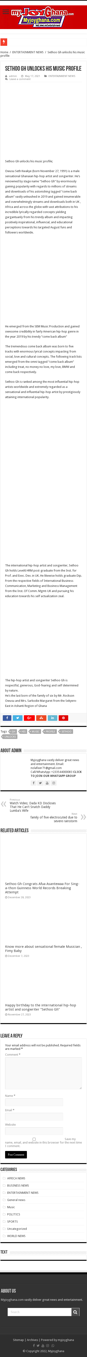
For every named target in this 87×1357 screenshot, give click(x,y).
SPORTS (12, 1221)
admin (13, 76)
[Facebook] (33, 1345)
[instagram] (47, 1345)
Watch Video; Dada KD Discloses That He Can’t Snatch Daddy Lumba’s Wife (33, 805)
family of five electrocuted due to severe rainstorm (53, 817)
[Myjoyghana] (43, 16)
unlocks (10, 736)
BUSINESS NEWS (18, 1185)
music (35, 731)
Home (4, 52)
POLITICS (13, 1214)
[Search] (75, 1312)
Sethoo (66, 731)
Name (10, 1096)
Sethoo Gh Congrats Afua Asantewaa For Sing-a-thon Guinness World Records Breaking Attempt (42, 888)
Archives (32, 1340)
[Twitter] (38, 1345)
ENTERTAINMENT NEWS (28, 52)
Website (10, 1124)
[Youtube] (43, 1345)
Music (11, 1207)
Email (9, 1110)
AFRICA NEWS (16, 1178)
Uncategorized (17, 1229)
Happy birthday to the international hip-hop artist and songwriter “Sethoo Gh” (40, 1007)
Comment (12, 1054)
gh (13, 731)
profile (50, 731)
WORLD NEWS (16, 1236)
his (24, 731)
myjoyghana (66, 1340)
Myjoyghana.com (12, 1299)
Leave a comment (20, 79)
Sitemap (18, 1340)
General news (16, 1200)
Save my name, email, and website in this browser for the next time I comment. (43, 1142)
